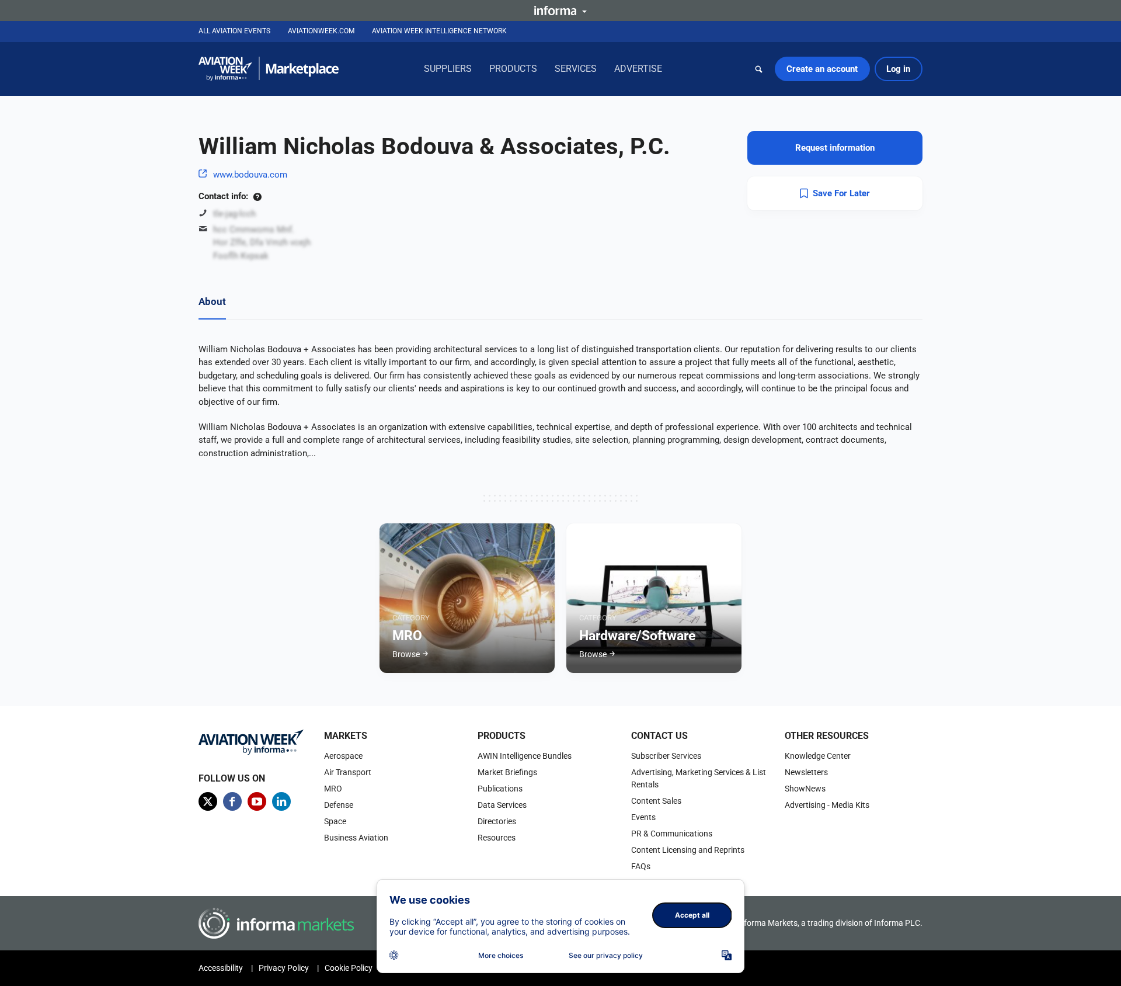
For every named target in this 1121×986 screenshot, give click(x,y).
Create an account (822, 69)
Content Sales (656, 801)
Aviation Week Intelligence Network (439, 31)
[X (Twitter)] (208, 801)
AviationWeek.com (321, 31)
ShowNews (805, 788)
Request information (835, 148)
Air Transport (347, 772)
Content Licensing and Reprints (687, 850)
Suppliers (448, 68)
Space (335, 821)
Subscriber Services (666, 756)
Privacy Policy (284, 968)
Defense (338, 805)
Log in (898, 69)
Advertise (638, 68)
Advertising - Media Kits (827, 805)
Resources (497, 837)
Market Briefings (507, 772)
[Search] (759, 69)
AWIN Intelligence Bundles (525, 756)
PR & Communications (671, 833)
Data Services (502, 805)
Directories (497, 821)
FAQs (640, 866)
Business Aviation (356, 837)
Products (513, 68)
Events (643, 817)
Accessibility (221, 968)
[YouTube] (257, 801)
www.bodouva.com (250, 174)
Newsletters (806, 772)
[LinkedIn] (281, 801)
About (212, 301)
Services (576, 68)
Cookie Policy (348, 968)
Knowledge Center (818, 756)
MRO (333, 788)
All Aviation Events (234, 31)
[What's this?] (257, 196)
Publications (500, 788)
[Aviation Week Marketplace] (269, 69)
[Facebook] (232, 801)
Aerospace (343, 756)
